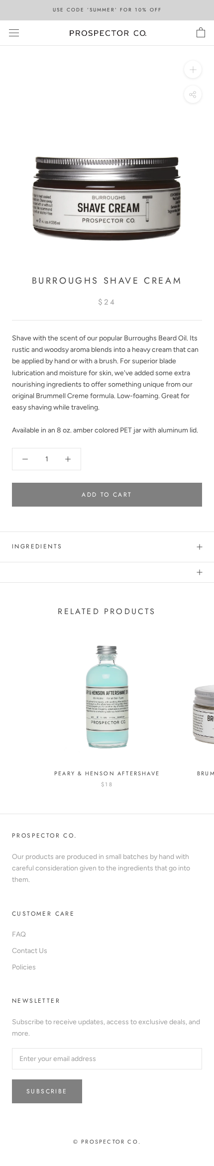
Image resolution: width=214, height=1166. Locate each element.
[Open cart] (201, 33)
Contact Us (29, 951)
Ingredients (37, 546)
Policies (24, 967)
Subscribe (47, 1091)
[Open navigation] (14, 33)
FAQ (19, 934)
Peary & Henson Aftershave (107, 773)
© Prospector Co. (107, 1142)
